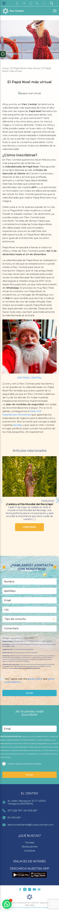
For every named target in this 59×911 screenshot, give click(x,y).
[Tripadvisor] (39, 889)
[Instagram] (29, 889)
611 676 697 (30, 810)
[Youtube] (34, 889)
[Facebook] (20, 889)
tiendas (17, 424)
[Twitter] (24, 889)
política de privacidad (32, 764)
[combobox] (29, 619)
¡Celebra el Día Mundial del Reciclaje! (29, 504)
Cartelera (29, 850)
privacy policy (35, 678)
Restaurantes (29, 846)
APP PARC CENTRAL (29, 377)
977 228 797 (15, 810)
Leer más (29, 527)
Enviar (29, 693)
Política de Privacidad (20, 907)
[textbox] (26, 619)
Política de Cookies (40, 907)
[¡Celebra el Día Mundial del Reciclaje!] (29, 476)
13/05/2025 (47, 500)
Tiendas (29, 842)
